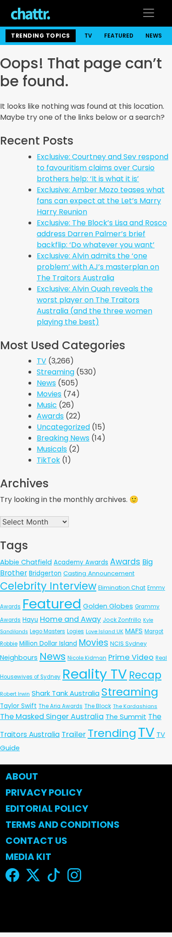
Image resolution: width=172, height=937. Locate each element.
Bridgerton (45, 573)
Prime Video (131, 657)
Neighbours (19, 657)
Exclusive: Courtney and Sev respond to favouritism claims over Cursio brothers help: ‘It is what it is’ (102, 167)
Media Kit (28, 856)
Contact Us (36, 840)
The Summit (125, 716)
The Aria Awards (61, 706)
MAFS (134, 631)
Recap (145, 675)
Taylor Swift (18, 706)
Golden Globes (108, 606)
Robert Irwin (15, 693)
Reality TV (94, 673)
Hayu (30, 619)
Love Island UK (104, 631)
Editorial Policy (48, 808)
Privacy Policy (44, 792)
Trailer (73, 734)
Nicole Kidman (86, 658)
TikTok (48, 460)
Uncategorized (63, 427)
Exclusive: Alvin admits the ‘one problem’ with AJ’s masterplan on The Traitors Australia (98, 267)
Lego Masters (47, 631)
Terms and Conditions (63, 824)
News (153, 35)
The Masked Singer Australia (52, 716)
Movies (49, 394)
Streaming (55, 372)
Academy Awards (81, 562)
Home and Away (70, 619)
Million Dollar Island (48, 643)
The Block (97, 706)
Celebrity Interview (48, 586)
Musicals (52, 449)
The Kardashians (135, 706)
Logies (75, 631)
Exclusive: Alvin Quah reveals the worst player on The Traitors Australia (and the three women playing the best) (95, 305)
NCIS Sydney (128, 643)
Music (47, 405)
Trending (112, 733)
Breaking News (63, 438)
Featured (118, 35)
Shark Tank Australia (66, 693)
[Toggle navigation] (148, 13)
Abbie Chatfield (26, 562)
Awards (50, 416)
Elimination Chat (121, 587)
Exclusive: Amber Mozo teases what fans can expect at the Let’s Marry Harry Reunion (101, 200)
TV (88, 35)
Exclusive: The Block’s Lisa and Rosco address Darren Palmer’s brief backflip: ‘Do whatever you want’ (102, 234)
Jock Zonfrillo (122, 620)
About (22, 776)
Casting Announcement (98, 573)
